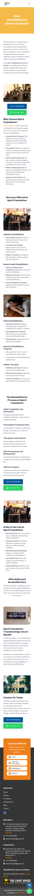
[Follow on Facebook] (4, 812)
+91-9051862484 (11, 836)
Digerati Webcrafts (21, 893)
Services (6, 795)
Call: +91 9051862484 (17, 106)
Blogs (5, 805)
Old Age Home (8, 802)
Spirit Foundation (9, 125)
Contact (6, 808)
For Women (7, 798)
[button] (16, 112)
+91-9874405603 (11, 860)
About (5, 792)
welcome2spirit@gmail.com (15, 839)
